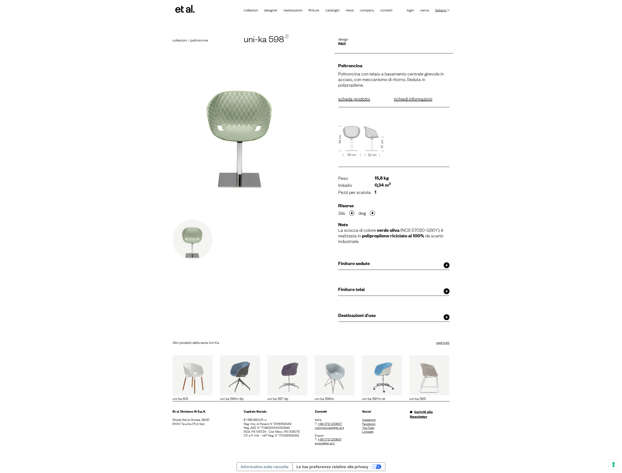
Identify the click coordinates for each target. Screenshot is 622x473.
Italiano (441, 9)
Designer (270, 9)
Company (367, 9)
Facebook (368, 423)
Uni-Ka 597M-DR (373, 398)
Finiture (314, 9)
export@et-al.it (325, 443)
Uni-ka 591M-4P (231, 398)
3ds (341, 213)
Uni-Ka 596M (324, 398)
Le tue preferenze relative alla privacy (332, 466)
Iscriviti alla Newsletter (421, 414)
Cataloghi (332, 9)
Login (410, 9)
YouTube (368, 427)
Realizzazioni (293, 9)
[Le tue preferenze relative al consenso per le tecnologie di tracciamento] (613, 464)
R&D (342, 43)
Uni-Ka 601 (180, 398)
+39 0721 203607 (330, 423)
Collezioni (251, 9)
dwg (362, 213)
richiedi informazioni (413, 98)
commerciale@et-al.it (329, 427)
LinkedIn (368, 431)
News (350, 9)
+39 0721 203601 (329, 439)
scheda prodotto (354, 98)
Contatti (386, 9)
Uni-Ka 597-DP (277, 398)
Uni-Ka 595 (417, 398)
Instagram (369, 419)
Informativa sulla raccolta (264, 466)
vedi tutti (442, 342)
